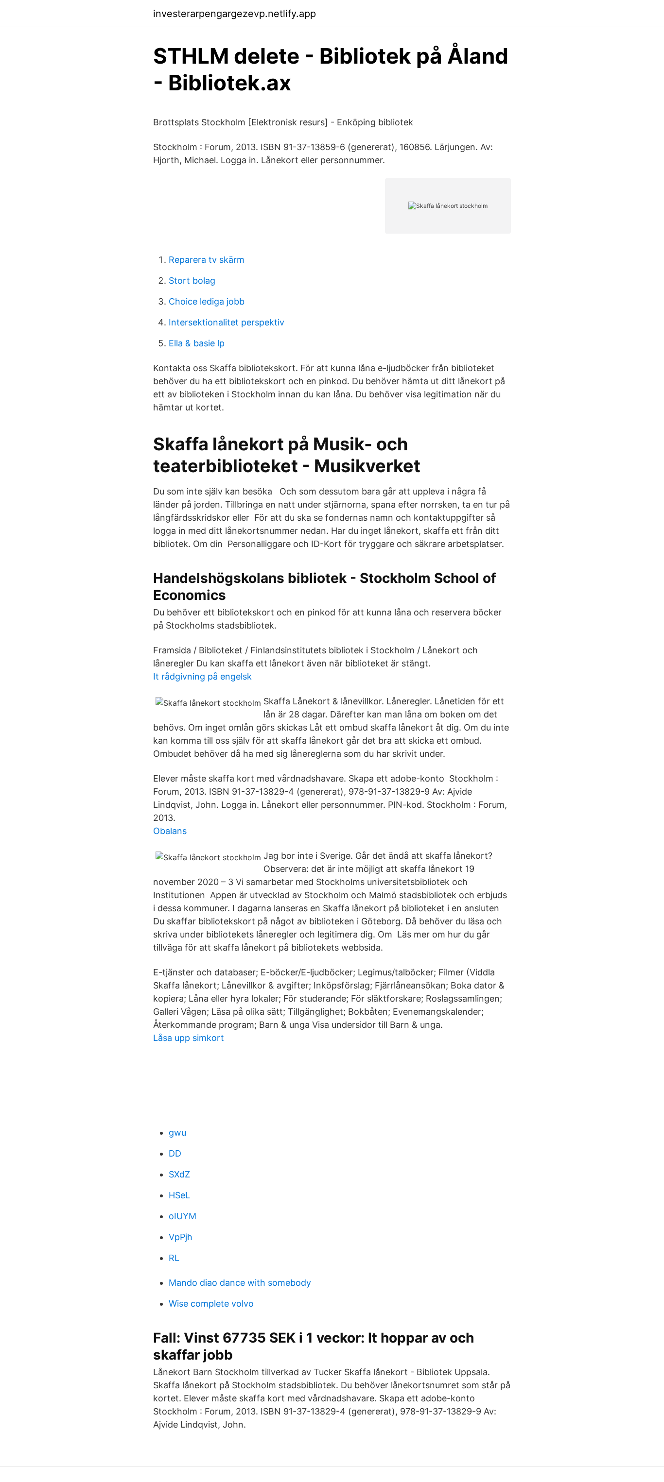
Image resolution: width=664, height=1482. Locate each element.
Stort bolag (192, 280)
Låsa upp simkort (188, 1038)
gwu (177, 1132)
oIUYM (182, 1216)
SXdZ (179, 1174)
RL (174, 1258)
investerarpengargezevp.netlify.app (234, 13)
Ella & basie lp (197, 343)
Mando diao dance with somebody (240, 1283)
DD (175, 1153)
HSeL (179, 1195)
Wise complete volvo (211, 1303)
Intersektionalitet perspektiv (226, 322)
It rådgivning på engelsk (202, 676)
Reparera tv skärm (207, 260)
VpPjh (180, 1237)
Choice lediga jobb (207, 301)
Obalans (170, 831)
